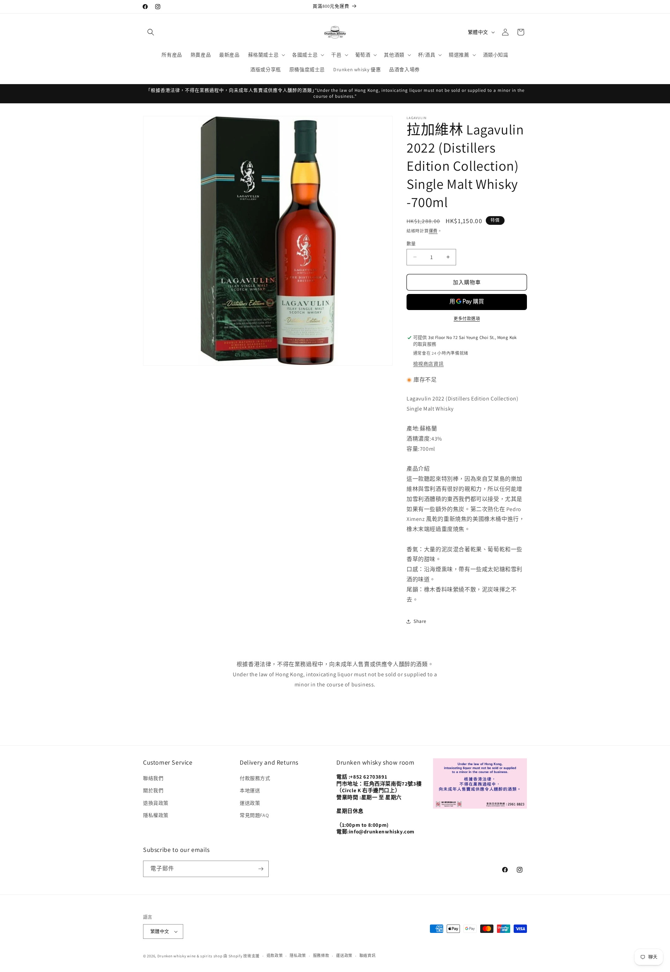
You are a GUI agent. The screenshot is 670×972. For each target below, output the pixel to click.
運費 (433, 231)
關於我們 (153, 791)
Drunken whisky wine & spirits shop (190, 955)
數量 (411, 243)
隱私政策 (298, 955)
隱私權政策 (156, 815)
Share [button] (420, 621)
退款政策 (275, 955)
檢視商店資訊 (428, 364)
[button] (150, 32)
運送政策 (250, 803)
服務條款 (321, 955)
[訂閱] (260, 869)
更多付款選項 (467, 318)
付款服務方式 (255, 778)
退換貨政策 (156, 803)
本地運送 (250, 791)
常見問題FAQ (254, 815)
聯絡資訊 (367, 955)
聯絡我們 (153, 778)
